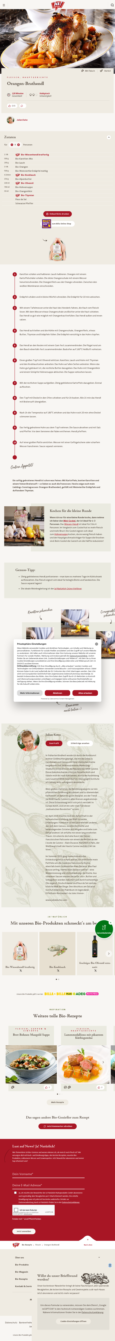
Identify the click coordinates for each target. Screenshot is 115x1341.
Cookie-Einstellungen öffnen (73, 1321)
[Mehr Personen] (18, 144)
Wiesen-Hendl (71, 524)
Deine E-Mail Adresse (27, 1185)
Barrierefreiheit (26, 1323)
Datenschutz (11, 1323)
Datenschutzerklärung (92, 1312)
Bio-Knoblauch (28, 175)
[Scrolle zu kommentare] (22, 106)
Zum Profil (54, 743)
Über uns (19, 1257)
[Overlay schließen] (110, 1265)
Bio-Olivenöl (27, 183)
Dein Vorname (22, 1174)
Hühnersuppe (61, 534)
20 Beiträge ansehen (80, 743)
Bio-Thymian (27, 195)
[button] (111, 922)
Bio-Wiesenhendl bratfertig (35, 154)
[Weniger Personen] (12, 144)
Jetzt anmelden (24, 1231)
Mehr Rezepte (57, 1102)
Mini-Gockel (69, 521)
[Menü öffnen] (4, 5)
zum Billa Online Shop (61, 224)
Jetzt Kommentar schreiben (59, 1126)
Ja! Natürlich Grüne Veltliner (68, 588)
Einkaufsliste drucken (59, 214)
